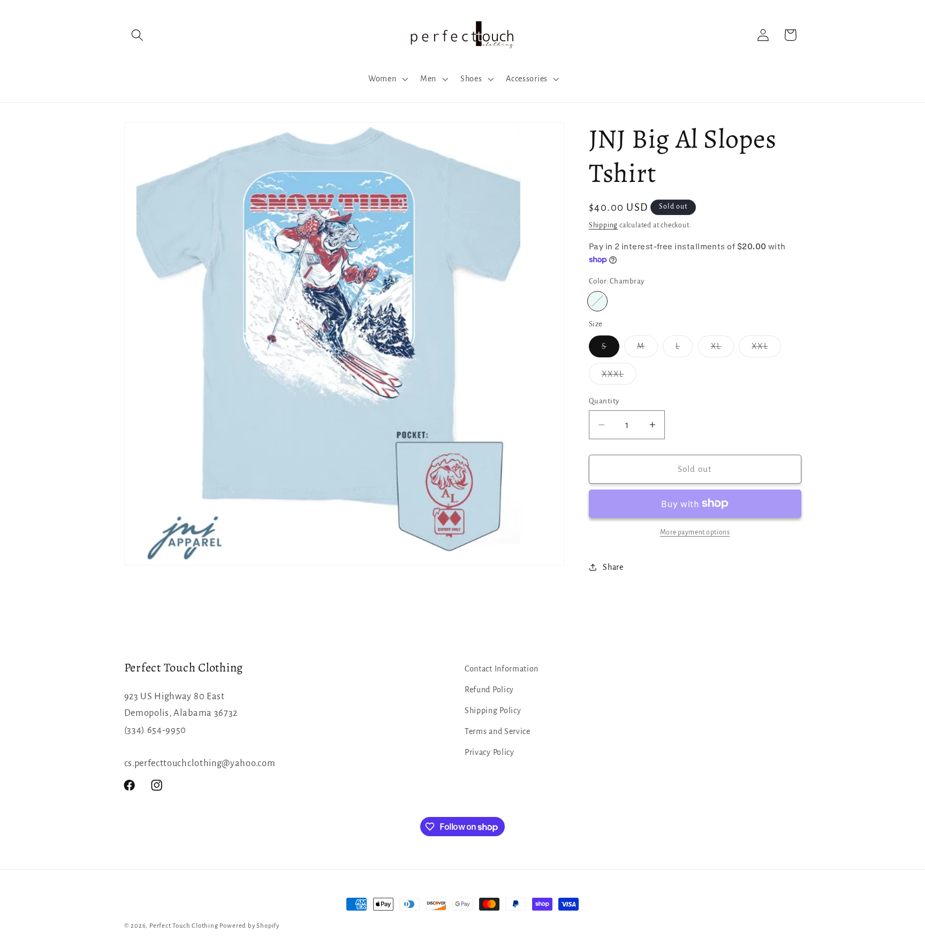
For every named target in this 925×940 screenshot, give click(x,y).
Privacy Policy (489, 752)
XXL (766, 349)
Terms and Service (497, 731)
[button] (137, 35)
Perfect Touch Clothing (183, 925)
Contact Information (502, 668)
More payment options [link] (695, 532)
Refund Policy (489, 689)
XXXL (619, 377)
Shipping (603, 225)
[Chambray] (597, 301)
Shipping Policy (493, 710)
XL (722, 349)
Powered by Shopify (249, 925)
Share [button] (613, 566)
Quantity (604, 401)
